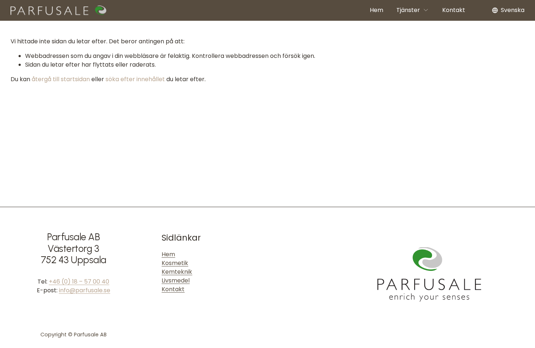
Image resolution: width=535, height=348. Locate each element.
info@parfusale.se (84, 290)
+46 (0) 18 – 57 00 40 (79, 281)
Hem (376, 10)
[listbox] (508, 10)
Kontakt (453, 10)
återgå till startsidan (61, 79)
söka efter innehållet (135, 79)
